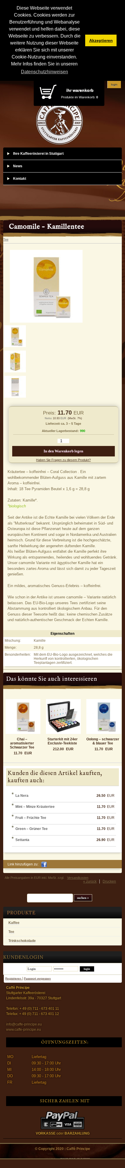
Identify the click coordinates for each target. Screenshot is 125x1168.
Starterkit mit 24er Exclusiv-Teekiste (62, 741)
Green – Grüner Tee (31, 829)
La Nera (21, 796)
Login (114, 84)
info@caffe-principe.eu (24, 1024)
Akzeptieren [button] (101, 40)
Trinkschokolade (22, 941)
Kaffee (13, 923)
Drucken (109, 881)
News (17, 166)
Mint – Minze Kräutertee (35, 807)
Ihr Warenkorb (80, 90)
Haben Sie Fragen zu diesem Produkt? (63, 460)
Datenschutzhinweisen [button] (44, 71)
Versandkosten (77, 877)
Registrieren (13, 978)
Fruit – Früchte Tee (30, 818)
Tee (11, 932)
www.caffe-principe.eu (23, 1029)
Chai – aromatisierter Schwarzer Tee (22, 743)
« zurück (90, 881)
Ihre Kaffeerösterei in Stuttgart (38, 154)
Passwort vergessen (37, 978)
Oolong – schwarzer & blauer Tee (102, 741)
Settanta (22, 840)
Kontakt (19, 179)
